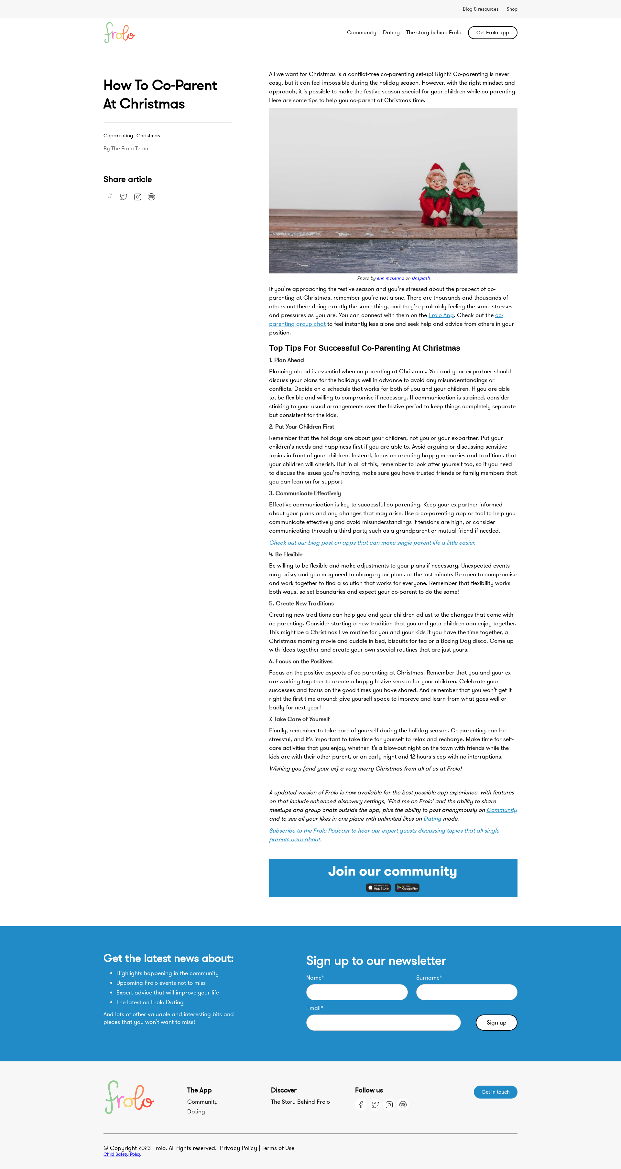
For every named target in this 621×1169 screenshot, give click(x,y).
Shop (512, 9)
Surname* (429, 978)
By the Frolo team (126, 148)
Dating (391, 32)
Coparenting (118, 135)
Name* (315, 978)
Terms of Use (278, 1148)
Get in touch (496, 1092)
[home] (145, 32)
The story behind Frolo (434, 32)
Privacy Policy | (241, 1148)
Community (361, 32)
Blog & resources (481, 9)
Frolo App (441, 315)
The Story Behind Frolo (300, 1102)
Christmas (148, 135)
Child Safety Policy (123, 1154)
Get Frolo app (492, 32)
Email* (314, 1008)
